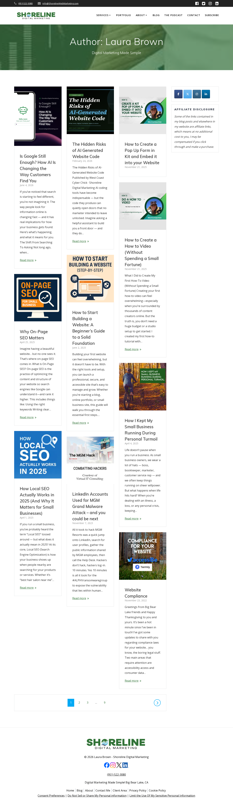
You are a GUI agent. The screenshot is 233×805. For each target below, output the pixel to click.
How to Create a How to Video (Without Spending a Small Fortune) (142, 252)
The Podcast (173, 15)
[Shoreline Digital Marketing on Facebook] (178, 94)
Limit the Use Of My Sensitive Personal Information (162, 795)
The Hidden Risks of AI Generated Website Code (89, 150)
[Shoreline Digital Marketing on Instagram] (197, 94)
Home (70, 790)
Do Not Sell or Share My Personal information (97, 795)
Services (102, 15)
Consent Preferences (51, 795)
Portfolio (123, 15)
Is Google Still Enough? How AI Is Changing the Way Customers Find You (38, 168)
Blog (156, 15)
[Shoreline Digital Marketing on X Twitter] (188, 94)
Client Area (120, 790)
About (140, 15)
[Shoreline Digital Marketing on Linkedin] (206, 94)
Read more (27, 260)
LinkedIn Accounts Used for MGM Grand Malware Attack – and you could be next (90, 506)
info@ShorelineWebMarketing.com (60, 3)
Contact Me (103, 790)
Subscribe (212, 15)
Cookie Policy (157, 790)
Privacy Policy (137, 790)
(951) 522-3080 (25, 3)
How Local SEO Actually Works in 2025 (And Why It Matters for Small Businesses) (37, 501)
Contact (193, 15)
